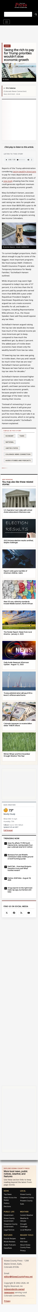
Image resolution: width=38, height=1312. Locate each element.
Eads (22, 1204)
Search (22, 1238)
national (10, 442)
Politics (6, 1203)
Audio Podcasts (10, 1245)
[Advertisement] (19, 120)
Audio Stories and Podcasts (18, 460)
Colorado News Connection (18, 454)
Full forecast (8, 830)
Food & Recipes (10, 1238)
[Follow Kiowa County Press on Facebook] (14, 912)
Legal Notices (9, 1230)
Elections (7, 1206)
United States (12, 448)
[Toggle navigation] (6, 22)
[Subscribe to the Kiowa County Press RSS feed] (21, 912)
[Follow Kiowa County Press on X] (6, 912)
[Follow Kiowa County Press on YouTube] (28, 912)
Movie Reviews (9, 1241)
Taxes (22, 436)
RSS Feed (23, 1241)
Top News (8, 1194)
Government (8, 1215)
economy (9, 436)
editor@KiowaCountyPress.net (18, 1276)
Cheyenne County (27, 1197)
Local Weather (25, 1230)
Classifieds (8, 1248)
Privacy (23, 1250)
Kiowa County (25, 1194)
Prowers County (26, 1200)
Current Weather (26, 1215)
